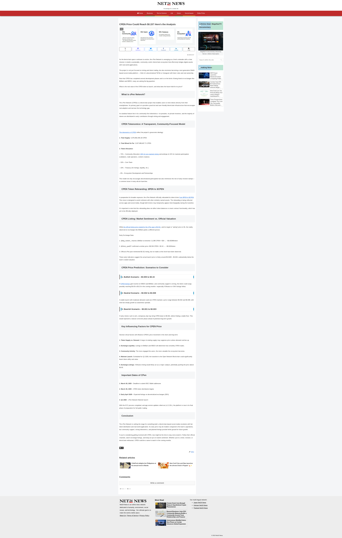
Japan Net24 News (200, 502)
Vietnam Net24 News (201, 505)
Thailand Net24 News (201, 508)
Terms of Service (132, 515)
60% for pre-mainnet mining (149, 154)
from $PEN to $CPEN (186, 197)
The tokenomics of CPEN (127, 132)
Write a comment (157, 483)
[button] (189, 49)
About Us (123, 515)
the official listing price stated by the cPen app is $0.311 (142, 227)
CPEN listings (125, 284)
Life (122, 447)
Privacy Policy (144, 515)
